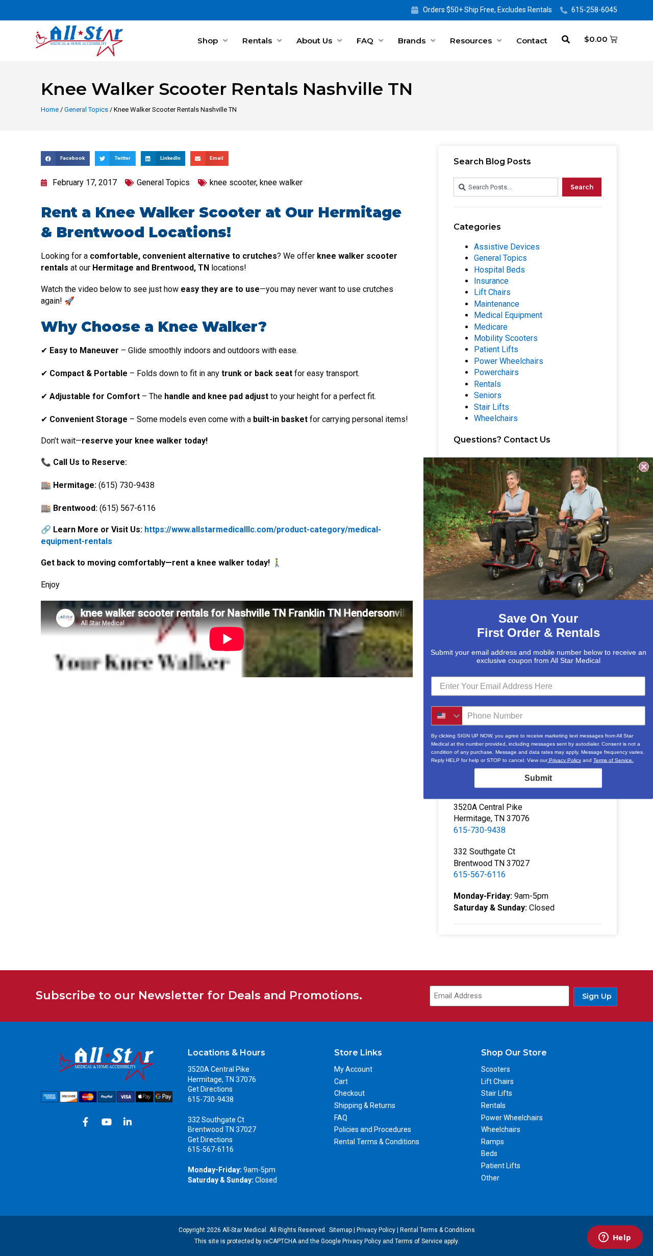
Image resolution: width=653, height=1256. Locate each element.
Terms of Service (418, 1241)
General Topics (86, 109)
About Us (314, 40)
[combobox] (506, 187)
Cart (341, 1081)
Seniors (487, 395)
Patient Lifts (496, 349)
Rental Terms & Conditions (376, 1142)
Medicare (491, 327)
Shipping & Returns (364, 1105)
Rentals (257, 40)
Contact (531, 40)
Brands (411, 40)
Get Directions (210, 1089)
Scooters (495, 1069)
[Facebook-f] (86, 1122)
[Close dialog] (644, 466)
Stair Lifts (491, 407)
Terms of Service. (613, 759)
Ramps (492, 1142)
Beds (489, 1153)
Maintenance (496, 304)
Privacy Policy (376, 1230)
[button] (65, 158)
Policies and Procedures (372, 1129)
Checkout (349, 1093)
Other (490, 1178)
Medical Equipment (508, 315)
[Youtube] (106, 1122)
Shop (207, 40)
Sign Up (597, 996)
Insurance (491, 281)
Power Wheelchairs (508, 361)
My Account (353, 1069)
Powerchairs (496, 372)
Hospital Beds (499, 270)
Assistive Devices (507, 247)
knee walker (281, 182)
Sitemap (340, 1230)
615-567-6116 (480, 874)
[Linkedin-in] (127, 1122)
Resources (471, 40)
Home (50, 109)
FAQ (365, 40)
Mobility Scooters (506, 338)
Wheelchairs (496, 418)
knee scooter (233, 182)
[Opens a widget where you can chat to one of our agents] (615, 1238)
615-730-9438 (480, 830)
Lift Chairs (492, 292)
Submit (538, 777)
